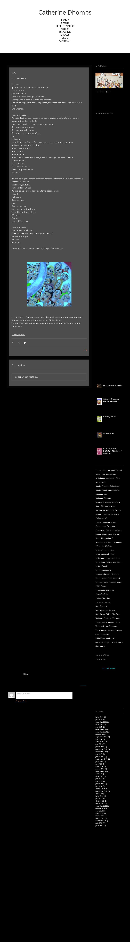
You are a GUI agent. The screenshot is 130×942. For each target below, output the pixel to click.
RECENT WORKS (65, 26)
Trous (117, 622)
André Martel (116, 470)
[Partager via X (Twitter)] (19, 343)
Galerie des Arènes (113, 530)
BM (103, 474)
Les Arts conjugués (103, 570)
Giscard (116, 534)
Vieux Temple (100, 630)
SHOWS (65, 34)
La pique (111, 550)
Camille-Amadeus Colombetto (107, 490)
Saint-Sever (100, 614)
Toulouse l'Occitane (112, 618)
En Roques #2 (101, 518)
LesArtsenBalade (102, 574)
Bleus (97, 482)
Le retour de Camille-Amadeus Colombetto (109, 562)
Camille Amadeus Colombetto (107, 486)
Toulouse (99, 618)
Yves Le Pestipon (115, 630)
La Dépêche (107, 546)
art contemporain (102, 634)
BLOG (65, 37)
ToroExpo (116, 614)
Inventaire (118, 542)
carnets (114, 642)
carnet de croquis (102, 642)
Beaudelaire (111, 474)
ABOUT (65, 23)
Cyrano (98, 514)
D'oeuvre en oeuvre (111, 514)
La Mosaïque (100, 550)
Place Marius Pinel (102, 602)
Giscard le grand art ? (104, 538)
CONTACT (65, 40)
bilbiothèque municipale (104, 638)
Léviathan (115, 574)
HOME (65, 20)
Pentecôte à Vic (101, 594)
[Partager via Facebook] (13, 343)
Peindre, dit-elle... (18, 335)
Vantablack (99, 626)
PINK (97, 586)
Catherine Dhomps (103, 498)
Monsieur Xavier (115, 582)
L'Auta (98, 546)
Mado (97, 578)
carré (120, 642)
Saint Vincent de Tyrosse (105, 610)
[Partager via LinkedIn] (25, 343)
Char (97, 506)
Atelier (98, 474)
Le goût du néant (113, 558)
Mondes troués (101, 582)
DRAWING (65, 32)
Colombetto (100, 510)
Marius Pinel (106, 578)
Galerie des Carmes (103, 534)
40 (109, 470)
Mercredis (117, 578)
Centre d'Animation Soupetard (107, 502)
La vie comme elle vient (104, 554)
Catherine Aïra (101, 494)
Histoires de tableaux (103, 542)
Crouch (118, 510)
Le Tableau (99, 558)
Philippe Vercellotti (102, 598)
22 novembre (100, 470)
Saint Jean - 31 (101, 606)
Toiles (108, 614)
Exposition (111, 526)
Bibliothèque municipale (105, 478)
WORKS (65, 29)
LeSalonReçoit (101, 566)
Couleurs (109, 510)
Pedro (103, 586)
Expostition (99, 530)
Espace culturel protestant (105, 522)
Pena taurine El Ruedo (104, 590)
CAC (103, 482)
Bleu (118, 478)
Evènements (100, 526)
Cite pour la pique (108, 506)
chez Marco (100, 646)
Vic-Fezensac (111, 626)
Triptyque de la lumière (104, 622)
